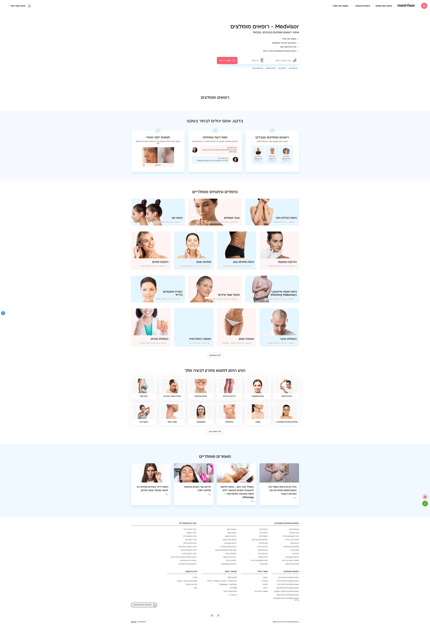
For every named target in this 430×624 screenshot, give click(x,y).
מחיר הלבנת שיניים (189, 553)
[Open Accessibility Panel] (3, 313)
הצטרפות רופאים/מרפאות (142, 605)
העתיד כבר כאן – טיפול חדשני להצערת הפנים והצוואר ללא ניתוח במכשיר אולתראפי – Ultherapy (237, 492)
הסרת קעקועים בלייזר (290, 536)
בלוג (195, 588)
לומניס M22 (232, 577)
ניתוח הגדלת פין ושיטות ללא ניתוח (183, 557)
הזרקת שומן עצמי (292, 557)
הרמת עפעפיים (230, 543)
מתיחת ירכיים (262, 546)
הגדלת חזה (292, 68)
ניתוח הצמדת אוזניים (228, 546)
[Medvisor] (406, 6)
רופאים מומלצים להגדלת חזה (288, 581)
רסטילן (265, 584)
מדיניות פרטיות (191, 584)
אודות (195, 577)
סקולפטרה (264, 564)
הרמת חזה (264, 533)
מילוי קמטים (263, 557)
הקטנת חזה (263, 536)
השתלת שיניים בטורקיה (187, 564)
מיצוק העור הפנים (229, 540)
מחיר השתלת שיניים (188, 550)
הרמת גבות (294, 543)
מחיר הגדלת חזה (190, 529)
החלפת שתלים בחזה (260, 540)
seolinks (133, 622)
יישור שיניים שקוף (229, 557)
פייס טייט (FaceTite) (228, 564)
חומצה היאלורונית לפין (290, 560)
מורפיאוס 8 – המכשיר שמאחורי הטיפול (222, 581)
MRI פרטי (233, 588)
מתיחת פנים (263, 553)
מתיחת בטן (263, 543)
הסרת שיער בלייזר (292, 540)
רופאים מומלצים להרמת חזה (288, 584)
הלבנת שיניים (231, 560)
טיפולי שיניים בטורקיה (188, 560)
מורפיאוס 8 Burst (292, 564)
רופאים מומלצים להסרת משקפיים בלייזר (286, 599)
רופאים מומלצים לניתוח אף (288, 577)
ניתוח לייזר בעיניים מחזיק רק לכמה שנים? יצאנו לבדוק (152, 488)
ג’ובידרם (265, 581)
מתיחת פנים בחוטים (291, 546)
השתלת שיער (294, 529)
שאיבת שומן (231, 529)
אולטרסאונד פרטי (230, 591)
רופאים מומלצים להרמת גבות (288, 595)
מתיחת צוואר (263, 550)
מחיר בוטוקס (191, 533)
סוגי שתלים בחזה (189, 543)
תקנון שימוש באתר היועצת (187, 581)
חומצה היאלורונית (261, 591)
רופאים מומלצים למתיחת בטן (288, 588)
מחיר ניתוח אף (190, 540)
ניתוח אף (281, 68)
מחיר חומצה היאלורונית (187, 546)
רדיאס (265, 588)
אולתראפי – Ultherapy (228, 584)
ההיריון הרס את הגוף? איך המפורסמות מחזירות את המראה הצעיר (282, 490)
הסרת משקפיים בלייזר (259, 560)
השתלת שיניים (256, 68)
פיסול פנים (295, 550)
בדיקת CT (233, 595)
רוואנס (265, 577)
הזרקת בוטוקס (230, 536)
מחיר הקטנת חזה (189, 536)
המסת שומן (232, 533)
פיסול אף (295, 553)
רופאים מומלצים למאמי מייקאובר (286, 591)
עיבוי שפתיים (270, 68)
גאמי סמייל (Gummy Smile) (225, 550)
